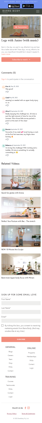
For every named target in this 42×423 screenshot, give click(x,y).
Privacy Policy (12, 413)
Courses (10, 381)
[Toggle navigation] (37, 11)
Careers (10, 355)
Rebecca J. (9, 145)
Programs (31, 353)
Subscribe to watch (20, 59)
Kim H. (7, 86)
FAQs (10, 367)
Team (10, 359)
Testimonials (10, 385)
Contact (10, 371)
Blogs (10, 351)
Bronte (7, 129)
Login (31, 368)
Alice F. (8, 111)
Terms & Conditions (28, 413)
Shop (10, 363)
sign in (4, 79)
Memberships (31, 356)
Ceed (7, 97)
